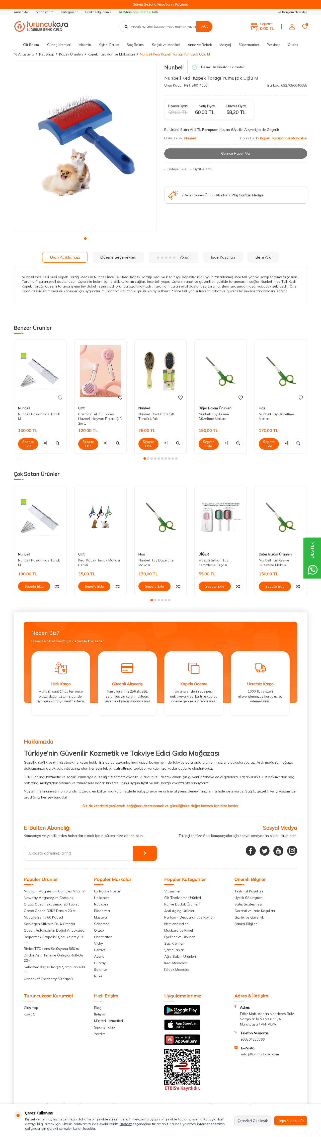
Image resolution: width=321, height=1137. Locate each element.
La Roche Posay (107, 891)
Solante (100, 969)
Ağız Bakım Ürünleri (180, 956)
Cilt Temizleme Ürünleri (182, 897)
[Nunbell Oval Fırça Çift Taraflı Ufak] (160, 371)
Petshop (273, 44)
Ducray (100, 963)
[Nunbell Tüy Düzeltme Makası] (281, 371)
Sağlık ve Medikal (166, 44)
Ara (204, 26)
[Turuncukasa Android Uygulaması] (182, 1014)
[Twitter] (265, 851)
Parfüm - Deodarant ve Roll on (189, 917)
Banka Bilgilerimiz (98, 12)
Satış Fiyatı (207, 106)
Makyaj (225, 44)
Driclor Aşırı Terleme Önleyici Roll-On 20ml (53, 958)
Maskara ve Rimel (178, 930)
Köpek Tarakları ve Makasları (111, 54)
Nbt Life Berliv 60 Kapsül (43, 917)
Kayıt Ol (30, 1014)
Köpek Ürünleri (71, 54)
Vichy (98, 943)
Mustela (100, 917)
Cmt (81, 408)
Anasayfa (21, 12)
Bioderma (102, 910)
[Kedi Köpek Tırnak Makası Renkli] (100, 517)
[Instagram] (292, 851)
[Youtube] (278, 851)
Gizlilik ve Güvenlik (249, 917)
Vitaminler (172, 891)
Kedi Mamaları (175, 963)
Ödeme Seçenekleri (118, 257)
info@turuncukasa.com (260, 1054)
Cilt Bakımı (31, 44)
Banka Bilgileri (246, 924)
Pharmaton (103, 937)
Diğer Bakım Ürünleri (215, 408)
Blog (98, 1007)
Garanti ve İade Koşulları (254, 910)
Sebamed (102, 924)
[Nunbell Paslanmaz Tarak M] (40, 371)
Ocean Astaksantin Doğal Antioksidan (55, 930)
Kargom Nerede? (294, 12)
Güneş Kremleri (59, 44)
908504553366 (252, 1039)
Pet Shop (46, 54)
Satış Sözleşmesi (248, 904)
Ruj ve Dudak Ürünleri (181, 904)
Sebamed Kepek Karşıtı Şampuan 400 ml (54, 970)
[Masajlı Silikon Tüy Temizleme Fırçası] (221, 517)
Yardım (99, 1034)
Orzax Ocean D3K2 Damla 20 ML (50, 910)
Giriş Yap (31, 1007)
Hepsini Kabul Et (291, 1120)
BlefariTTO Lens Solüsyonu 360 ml (51, 948)
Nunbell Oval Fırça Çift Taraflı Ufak (156, 416)
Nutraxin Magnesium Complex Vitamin (54, 891)
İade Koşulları (223, 257)
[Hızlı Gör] (57, 443)
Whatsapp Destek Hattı (140, 12)
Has (262, 408)
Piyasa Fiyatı (178, 106)
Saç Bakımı (135, 44)
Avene (99, 956)
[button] (85, 238)
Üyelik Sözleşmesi (248, 897)
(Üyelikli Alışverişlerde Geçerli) (255, 129)
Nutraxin (101, 904)
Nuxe (98, 976)
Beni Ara (263, 257)
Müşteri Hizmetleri (108, 1020)
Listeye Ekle (177, 169)
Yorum (185, 257)
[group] (85, 146)
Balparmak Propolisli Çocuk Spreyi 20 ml (54, 939)
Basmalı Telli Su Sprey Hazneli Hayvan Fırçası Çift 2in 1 (100, 419)
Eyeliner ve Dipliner (179, 937)
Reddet (126, 1124)
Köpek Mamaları (177, 969)
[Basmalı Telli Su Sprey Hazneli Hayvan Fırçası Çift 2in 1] (100, 371)
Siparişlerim (44, 12)
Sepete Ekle (28, 443)
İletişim (99, 1014)
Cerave (100, 950)
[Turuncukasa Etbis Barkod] (182, 1089)
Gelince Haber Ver (236, 153)
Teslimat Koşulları (248, 891)
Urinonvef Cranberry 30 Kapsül (48, 979)
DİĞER (204, 554)
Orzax (99, 930)
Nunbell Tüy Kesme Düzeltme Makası (214, 416)
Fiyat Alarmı (202, 169)
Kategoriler (69, 12)
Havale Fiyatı (236, 106)
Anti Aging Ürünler (179, 910)
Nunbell (174, 67)
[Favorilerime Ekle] (60, 398)
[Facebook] (251, 851)
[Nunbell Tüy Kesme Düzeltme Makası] (221, 371)
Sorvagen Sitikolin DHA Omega (49, 924)
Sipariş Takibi (105, 1027)
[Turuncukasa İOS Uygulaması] (182, 1029)
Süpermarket (248, 44)
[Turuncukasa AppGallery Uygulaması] (182, 1044)
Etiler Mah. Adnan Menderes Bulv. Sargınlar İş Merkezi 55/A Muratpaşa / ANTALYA (267, 1019)
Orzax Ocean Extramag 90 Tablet (51, 904)
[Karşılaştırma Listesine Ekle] (45, 443)
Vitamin (85, 44)
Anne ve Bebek (200, 44)
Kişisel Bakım (109, 44)
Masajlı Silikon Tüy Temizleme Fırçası (213, 562)
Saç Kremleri (174, 943)
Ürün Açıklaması (65, 257)
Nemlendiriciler (176, 924)
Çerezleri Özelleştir (252, 1120)
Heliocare (102, 897)
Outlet (293, 44)
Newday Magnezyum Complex (48, 897)
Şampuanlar (174, 950)
